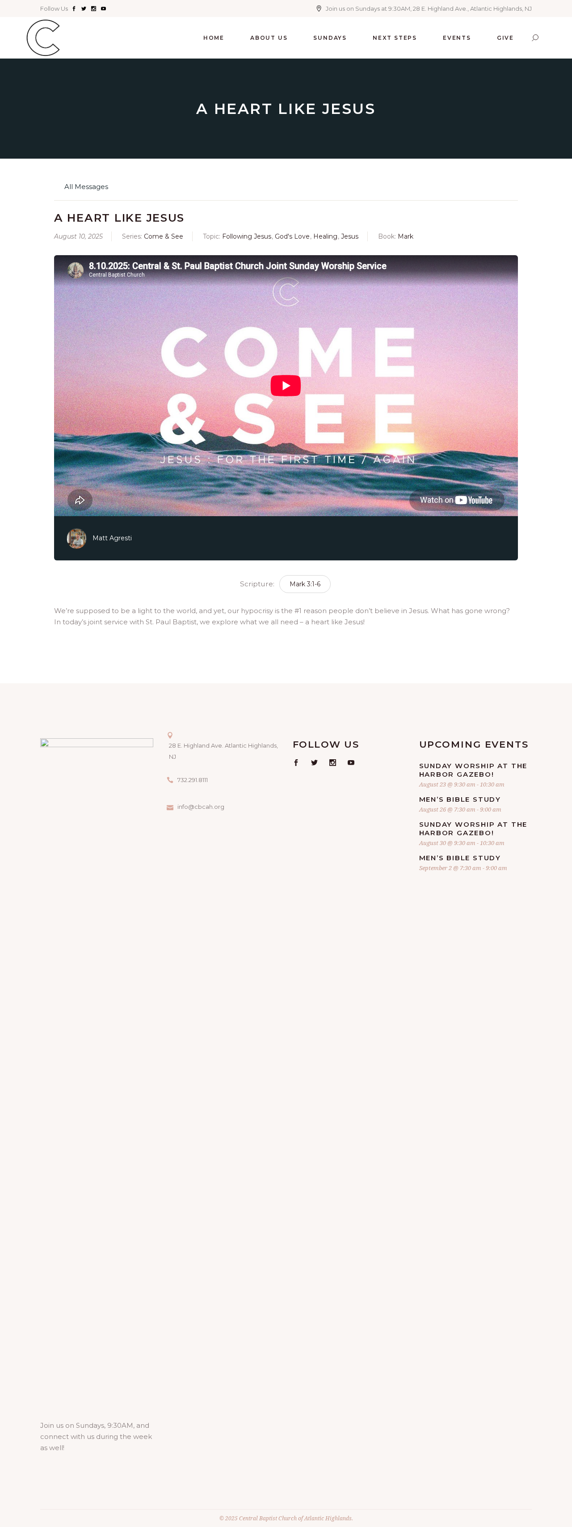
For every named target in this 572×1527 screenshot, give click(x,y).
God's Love (292, 236)
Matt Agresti (112, 538)
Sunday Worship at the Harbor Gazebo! (473, 769)
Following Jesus (246, 236)
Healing (325, 236)
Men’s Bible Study (460, 799)
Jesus (349, 236)
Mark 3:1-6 (305, 584)
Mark (405, 236)
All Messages (85, 186)
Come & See (163, 236)
